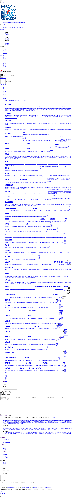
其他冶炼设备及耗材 (35, 368)
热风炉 (48, 360)
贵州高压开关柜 (63, 428)
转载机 (39, 349)
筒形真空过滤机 (8, 328)
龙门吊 (70, 115)
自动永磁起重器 (44, 242)
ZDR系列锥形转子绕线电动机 (30, 164)
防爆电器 (56, 146)
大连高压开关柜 (7, 423)
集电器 (69, 146)
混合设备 (47, 370)
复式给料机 (45, 334)
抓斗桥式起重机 (40, 108)
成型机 (50, 365)
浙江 (66, 221)
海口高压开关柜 (63, 422)
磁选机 (57, 323)
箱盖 (49, 204)
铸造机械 (51, 370)
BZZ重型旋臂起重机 (41, 282)
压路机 (14, 349)
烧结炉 (51, 360)
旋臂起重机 (59, 178)
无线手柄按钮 (21, 231)
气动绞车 (66, 335)
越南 (6, 378)
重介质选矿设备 (50, 318)
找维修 (4, 92)
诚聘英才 (4, 466)
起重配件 (24, 132)
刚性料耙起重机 (52, 109)
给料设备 (69, 191)
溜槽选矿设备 (41, 318)
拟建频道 (4, 64)
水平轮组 (42, 140)
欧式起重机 (24, 100)
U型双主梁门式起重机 (30, 115)
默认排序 (4, 384)
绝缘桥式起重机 (15, 108)
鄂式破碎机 (21, 297)
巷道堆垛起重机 (8, 110)
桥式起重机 (5, 100)
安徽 (57, 228)
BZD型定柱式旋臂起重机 (32, 282)
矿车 (28, 349)
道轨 (20, 175)
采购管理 (7, 39)
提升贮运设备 (62, 192)
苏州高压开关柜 (20, 423)
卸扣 (38, 254)
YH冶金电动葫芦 (38, 182)
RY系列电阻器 (59, 210)
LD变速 (65, 330)
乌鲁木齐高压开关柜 (55, 422)
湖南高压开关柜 (30, 428)
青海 (49, 244)
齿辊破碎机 (50, 297)
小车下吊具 (61, 166)
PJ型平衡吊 (7, 289)
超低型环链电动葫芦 (14, 188)
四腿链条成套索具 (37, 252)
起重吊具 (51, 150)
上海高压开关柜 (39, 420)
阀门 (17, 360)
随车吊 (68, 129)
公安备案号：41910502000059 (46, 489)
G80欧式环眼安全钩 (67, 252)
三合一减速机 (47, 151)
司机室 (28, 175)
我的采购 (4, 449)
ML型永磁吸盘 (23, 242)
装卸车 (33, 349)
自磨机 (25, 302)
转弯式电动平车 (58, 276)
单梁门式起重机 (8, 115)
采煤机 (54, 297)
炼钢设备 (57, 198)
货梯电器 (67, 179)
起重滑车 (57, 166)
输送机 (15, 344)
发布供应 (7, 33)
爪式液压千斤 (18, 247)
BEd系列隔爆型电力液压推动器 (62, 157)
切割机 (9, 370)
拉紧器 (65, 329)
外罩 (27, 204)
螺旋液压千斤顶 (12, 247)
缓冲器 (44, 134)
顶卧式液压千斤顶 (24, 247)
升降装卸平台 (44, 269)
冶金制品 (31, 370)
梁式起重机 (33, 110)
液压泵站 (61, 289)
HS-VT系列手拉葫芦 (26, 193)
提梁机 (57, 129)
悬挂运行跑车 (37, 231)
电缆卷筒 (9, 175)
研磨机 (22, 302)
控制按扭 (51, 221)
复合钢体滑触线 (39, 216)
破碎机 (11, 297)
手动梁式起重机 (21, 110)
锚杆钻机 (18, 355)
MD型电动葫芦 (14, 199)
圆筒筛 (30, 307)
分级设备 (50, 191)
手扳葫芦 (7, 193)
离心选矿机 (31, 318)
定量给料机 (21, 334)
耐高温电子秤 (19, 259)
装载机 (42, 349)
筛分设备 (61, 189)
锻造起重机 (47, 109)
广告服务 (4, 50)
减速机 (35, 134)
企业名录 (4, 60)
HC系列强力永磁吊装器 (59, 242)
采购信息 (4, 91)
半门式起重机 (14, 118)
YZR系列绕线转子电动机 (10, 164)
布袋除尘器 (19, 339)
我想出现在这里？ (4, 415)
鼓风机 (27, 360)
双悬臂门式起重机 (59, 116)
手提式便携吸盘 (51, 242)
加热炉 (39, 360)
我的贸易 (2, 29)
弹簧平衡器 (7, 259)
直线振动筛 (26, 307)
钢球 (10, 360)
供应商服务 (3, 451)
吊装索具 (49, 166)
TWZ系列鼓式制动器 (15, 157)
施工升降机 (15, 129)
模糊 (3, 391)
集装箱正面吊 (35, 123)
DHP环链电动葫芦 (8, 187)
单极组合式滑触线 (21, 216)
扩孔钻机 (26, 355)
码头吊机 (58, 123)
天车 (14, 116)
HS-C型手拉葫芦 (18, 193)
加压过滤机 (13, 328)
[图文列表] (7, 394)
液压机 (6, 370)
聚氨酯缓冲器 (7, 170)
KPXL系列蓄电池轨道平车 (45, 276)
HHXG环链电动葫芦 (32, 187)
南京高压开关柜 (46, 420)
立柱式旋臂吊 (7, 282)
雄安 (6, 379)
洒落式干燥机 (54, 328)
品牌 (10, 391)
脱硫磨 (41, 302)
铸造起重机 (56, 108)
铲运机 (36, 349)
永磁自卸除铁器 (48, 323)
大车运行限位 (26, 231)
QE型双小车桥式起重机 (57, 106)
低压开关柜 (9, 432)
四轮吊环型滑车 (36, 264)
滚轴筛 (10, 307)
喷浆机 (11, 349)
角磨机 (50, 302)
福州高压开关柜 (65, 420)
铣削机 (15, 370)
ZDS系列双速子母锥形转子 (42, 164)
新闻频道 (4, 62)
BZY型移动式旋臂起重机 (10, 283)
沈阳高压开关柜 (33, 420)
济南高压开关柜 (10, 421)
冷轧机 (47, 365)
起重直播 (4, 67)
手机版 (13, 12)
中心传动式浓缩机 (45, 339)
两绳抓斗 (7, 237)
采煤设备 (54, 189)
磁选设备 (58, 191)
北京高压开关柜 (6, 420)
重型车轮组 (46, 140)
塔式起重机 (7, 129)
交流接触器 (10, 231)
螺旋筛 (33, 307)
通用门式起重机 (19, 116)
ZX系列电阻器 (35, 210)
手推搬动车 (53, 269)
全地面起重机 (29, 129)
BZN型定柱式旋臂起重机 (58, 282)
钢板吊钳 (7, 252)
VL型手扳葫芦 (45, 193)
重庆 (39, 258)
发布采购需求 (3, 78)
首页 (3, 86)
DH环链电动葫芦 (64, 187)
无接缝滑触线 (14, 216)
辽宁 (51, 222)
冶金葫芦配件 (19, 205)
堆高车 (17, 349)
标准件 (51, 175)
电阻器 (60, 146)
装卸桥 (62, 115)
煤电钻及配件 (57, 355)
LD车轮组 (50, 140)
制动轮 (65, 331)
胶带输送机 (12, 344)
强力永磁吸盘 (17, 242)
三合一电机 (12, 165)
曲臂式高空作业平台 (27, 269)
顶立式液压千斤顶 (38, 247)
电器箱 (6, 231)
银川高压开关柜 (49, 421)
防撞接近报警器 (13, 226)
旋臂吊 (58, 433)
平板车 (45, 349)
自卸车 (22, 349)
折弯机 (44, 365)
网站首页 (4, 57)
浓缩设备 (54, 192)
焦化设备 (58, 370)
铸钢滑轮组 (15, 151)
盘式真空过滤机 (30, 328)
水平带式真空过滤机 (23, 328)
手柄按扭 (41, 204)
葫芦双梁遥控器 (22, 221)
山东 (66, 219)
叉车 (61, 269)
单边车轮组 (32, 140)
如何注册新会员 (6, 439)
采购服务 (2, 444)
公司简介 (4, 462)
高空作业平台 (20, 269)
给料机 (58, 334)
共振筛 (39, 307)
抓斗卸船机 (67, 123)
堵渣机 (39, 365)
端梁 (26, 175)
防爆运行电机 (23, 210)
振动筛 (36, 307)
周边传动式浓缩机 (34, 339)
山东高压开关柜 (10, 428)
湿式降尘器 (24, 339)
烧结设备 (53, 198)
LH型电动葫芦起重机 (39, 106)
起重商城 (4, 58)
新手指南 (2, 437)
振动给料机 (62, 334)
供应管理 (7, 34)
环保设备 (39, 370)
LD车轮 (24, 140)
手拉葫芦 (62, 140)
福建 (59, 357)
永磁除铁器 (30, 323)
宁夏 (49, 245)
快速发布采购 (5, 446)
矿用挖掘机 (7, 349)
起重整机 (4, 98)
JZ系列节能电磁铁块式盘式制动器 (33, 156)
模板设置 (7, 43)
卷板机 (53, 365)
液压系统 (56, 179)
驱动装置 (61, 324)
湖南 (64, 233)
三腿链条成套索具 (45, 252)
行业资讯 (4, 94)
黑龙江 (58, 227)
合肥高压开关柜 (59, 420)
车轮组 (23, 134)
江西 (57, 231)
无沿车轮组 (37, 140)
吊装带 (29, 254)
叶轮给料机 (26, 334)
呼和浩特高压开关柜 (27, 422)
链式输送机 (44, 344)
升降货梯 (49, 269)
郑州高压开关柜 (16, 421)
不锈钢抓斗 (48, 237)
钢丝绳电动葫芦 (20, 199)
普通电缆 (36, 226)
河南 (47, 215)
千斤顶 (45, 166)
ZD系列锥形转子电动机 (19, 164)
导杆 (58, 204)
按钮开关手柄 (7, 221)
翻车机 (25, 349)
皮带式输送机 (65, 269)
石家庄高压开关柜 (19, 420)
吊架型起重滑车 (12, 264)
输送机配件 (7, 344)
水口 (11, 365)
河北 (66, 220)
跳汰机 (46, 318)
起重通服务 (5, 53)
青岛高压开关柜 (13, 423)
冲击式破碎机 (35, 297)
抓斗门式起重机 (14, 115)
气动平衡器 (61, 336)
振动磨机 (38, 302)
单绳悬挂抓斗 (53, 237)
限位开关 (58, 175)
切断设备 (68, 198)
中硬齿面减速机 (35, 151)
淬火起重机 (58, 109)
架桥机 (11, 129)
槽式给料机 (40, 334)
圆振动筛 (7, 307)
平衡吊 (63, 178)
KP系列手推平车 (31, 277)
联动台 (63, 221)
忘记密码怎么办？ (6, 441)
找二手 (4, 93)
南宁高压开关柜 (23, 421)
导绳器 (55, 204)
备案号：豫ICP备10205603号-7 (34, 489)
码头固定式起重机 (8, 123)
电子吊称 (53, 166)
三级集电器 (42, 221)
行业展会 (4, 65)
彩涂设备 (62, 370)
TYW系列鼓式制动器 (24, 157)
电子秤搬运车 (30, 259)
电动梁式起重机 (28, 110)
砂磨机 (28, 302)
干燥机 (35, 328)
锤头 (6, 360)
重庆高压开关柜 (29, 421)
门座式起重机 (27, 123)
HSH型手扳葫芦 (39, 193)
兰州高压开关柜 (55, 421)
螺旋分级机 (12, 318)
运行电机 (16, 204)
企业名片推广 (5, 457)
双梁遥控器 (28, 221)
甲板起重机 (54, 123)
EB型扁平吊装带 (21, 254)
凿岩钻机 (12, 355)
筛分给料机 (54, 334)
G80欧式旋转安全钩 (53, 252)
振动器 (61, 432)
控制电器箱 (37, 204)
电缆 (56, 147)
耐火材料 (30, 360)
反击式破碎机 (16, 297)
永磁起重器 (7, 242)
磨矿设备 (58, 189)
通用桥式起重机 (14, 110)
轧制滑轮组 (19, 151)
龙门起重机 (66, 115)
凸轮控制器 (59, 221)
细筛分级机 (16, 318)
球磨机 (47, 302)
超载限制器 (65, 204)
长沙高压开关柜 (13, 422)
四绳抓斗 (10, 237)
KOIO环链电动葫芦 (24, 187)
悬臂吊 (25, 283)
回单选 (62, 337)
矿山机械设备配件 (53, 193)
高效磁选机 (35, 323)
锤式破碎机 (26, 297)
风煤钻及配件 (50, 355)
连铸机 (6, 365)
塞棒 (9, 365)
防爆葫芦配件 (13, 205)
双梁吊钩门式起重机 (22, 115)
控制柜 (63, 432)
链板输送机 (53, 344)
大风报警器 (23, 226)
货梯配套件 (36, 175)
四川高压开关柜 (56, 428)
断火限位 (61, 204)
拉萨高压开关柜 (48, 422)
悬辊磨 (19, 302)
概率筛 (17, 307)
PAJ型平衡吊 (12, 289)
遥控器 (66, 146)
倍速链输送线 (20, 344)
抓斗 (38, 166)
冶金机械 (53, 195)
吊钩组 (29, 134)
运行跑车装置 (21, 204)
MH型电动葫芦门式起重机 (40, 115)
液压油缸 (57, 289)
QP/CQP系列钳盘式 (32, 157)
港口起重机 (14, 100)
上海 (39, 256)
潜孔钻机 (45, 355)
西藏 (65, 240)
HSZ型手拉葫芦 (12, 193)
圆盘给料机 (16, 334)
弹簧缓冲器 (13, 170)
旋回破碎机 (30, 297)
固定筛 (41, 307)
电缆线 (45, 175)
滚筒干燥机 (39, 328)
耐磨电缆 (39, 226)
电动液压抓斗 (34, 237)
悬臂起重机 (29, 283)
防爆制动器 (24, 156)
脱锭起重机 (37, 109)
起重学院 (4, 66)
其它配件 (48, 134)
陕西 (65, 241)
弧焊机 (25, 370)
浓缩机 (40, 339)
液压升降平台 (34, 269)
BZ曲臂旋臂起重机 (67, 282)
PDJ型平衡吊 (17, 289)
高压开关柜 (65, 175)
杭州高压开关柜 (52, 420)
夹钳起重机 (42, 109)
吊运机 (38, 129)
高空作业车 (7, 269)
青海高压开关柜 (26, 429)
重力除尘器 (12, 339)
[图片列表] (2, 394)
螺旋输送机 (34, 344)
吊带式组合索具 (30, 252)
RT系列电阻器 (47, 210)
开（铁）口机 (32, 365)
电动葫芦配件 (9, 202)
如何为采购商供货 (6, 442)
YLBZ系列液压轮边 (56, 156)
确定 (60, 337)
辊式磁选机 (54, 323)
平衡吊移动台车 (23, 289)
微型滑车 (7, 264)
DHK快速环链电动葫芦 (48, 187)
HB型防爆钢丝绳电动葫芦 (30, 182)
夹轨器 (51, 134)
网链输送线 (39, 344)
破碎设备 (50, 189)
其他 (25, 365)
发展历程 (4, 464)
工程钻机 (30, 355)
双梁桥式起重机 (68, 108)
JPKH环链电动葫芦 (22, 188)
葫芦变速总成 (7, 204)
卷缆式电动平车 (65, 276)
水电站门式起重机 (49, 115)
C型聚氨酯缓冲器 (34, 170)
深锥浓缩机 (51, 339)
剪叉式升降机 (25, 433)
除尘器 (15, 339)
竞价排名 (4, 456)
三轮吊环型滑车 (30, 264)
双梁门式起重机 (8, 116)
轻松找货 (4, 448)
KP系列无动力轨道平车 (16, 277)
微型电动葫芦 (26, 199)
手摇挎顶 (7, 247)
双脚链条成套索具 (12, 252)
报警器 (54, 147)
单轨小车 (13, 175)
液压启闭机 (45, 129)
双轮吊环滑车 (23, 264)
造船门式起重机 (25, 116)
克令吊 (31, 123)
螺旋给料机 (7, 334)
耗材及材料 (35, 370)
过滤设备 (61, 191)
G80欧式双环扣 (60, 252)
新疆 (49, 246)
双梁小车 (59, 326)
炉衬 (33, 360)
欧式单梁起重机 (13, 136)
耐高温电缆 (24, 205)
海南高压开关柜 (50, 428)
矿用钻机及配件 (9, 352)
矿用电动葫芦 (44, 182)
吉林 (51, 226)
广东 (66, 216)
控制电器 (52, 219)
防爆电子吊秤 (35, 259)
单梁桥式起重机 (8, 109)
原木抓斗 (22, 237)
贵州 (65, 238)
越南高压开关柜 (46, 429)
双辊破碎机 (45, 297)
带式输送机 (49, 344)
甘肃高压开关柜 (20, 429)
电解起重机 (63, 109)
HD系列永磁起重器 (30, 242)
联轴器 (44, 204)
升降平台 (50, 433)
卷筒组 (26, 134)
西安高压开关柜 (42, 421)
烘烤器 (45, 360)
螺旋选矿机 (36, 318)
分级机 (26, 318)
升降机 (11, 269)
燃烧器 (54, 360)
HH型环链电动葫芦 (16, 187)
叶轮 (23, 360)
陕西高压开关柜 (13, 429)
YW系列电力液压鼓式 (64, 156)
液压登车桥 (39, 269)
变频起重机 (23, 109)
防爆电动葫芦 (62, 139)
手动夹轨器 (7, 182)
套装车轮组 (55, 140)
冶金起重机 (28, 109)
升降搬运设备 (50, 178)
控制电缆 (55, 221)
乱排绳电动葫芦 (42, 199)
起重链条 (26, 254)
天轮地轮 (59, 327)
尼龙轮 (58, 140)
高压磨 (53, 302)
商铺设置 (7, 41)
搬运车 (30, 349)
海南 (64, 235)
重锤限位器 (41, 175)
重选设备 (54, 191)
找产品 (4, 87)
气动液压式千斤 (31, 247)
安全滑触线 (27, 216)
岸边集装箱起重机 (20, 123)
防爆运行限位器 (29, 210)
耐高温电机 (29, 205)
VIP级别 (4, 386)
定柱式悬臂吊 (23, 282)
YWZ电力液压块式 (8, 156)
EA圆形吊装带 (8, 254)
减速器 (12, 360)
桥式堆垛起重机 (68, 109)
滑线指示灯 (18, 226)
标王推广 (4, 49)
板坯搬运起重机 (22, 108)
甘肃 (65, 243)
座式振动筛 (14, 307)
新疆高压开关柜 (39, 429)
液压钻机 (37, 355)
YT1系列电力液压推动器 (41, 157)
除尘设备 (50, 192)
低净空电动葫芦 (48, 199)
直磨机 (44, 302)
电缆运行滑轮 (15, 231)
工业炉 (36, 360)
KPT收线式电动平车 (30, 276)
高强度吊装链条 (24, 252)
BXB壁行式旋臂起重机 (19, 283)
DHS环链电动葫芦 (40, 187)
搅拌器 (22, 365)
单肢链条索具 (34, 254)
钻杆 (15, 355)
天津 (39, 257)
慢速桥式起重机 (33, 108)
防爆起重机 (27, 108)
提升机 (65, 166)
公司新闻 (7, 44)
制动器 (38, 134)
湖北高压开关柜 (23, 428)
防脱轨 (65, 333)
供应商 (4, 90)
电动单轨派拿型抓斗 (41, 237)
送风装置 (28, 365)
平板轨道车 (52, 276)
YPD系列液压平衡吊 (31, 289)
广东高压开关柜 (37, 428)
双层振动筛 (45, 307)
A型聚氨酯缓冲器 (27, 170)
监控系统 (32, 175)
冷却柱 (37, 365)
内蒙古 (51, 225)
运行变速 (30, 204)
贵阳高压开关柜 (62, 421)
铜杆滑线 (44, 216)
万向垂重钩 (18, 252)
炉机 (25, 360)
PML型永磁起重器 (37, 242)
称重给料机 (35, 334)
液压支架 (60, 297)
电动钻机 (62, 355)
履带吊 (62, 129)
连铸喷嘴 (14, 365)
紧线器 (6, 175)
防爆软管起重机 (48, 123)
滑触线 (63, 146)
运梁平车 (60, 179)
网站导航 (2, 55)
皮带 (21, 360)
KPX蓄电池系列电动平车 (21, 276)
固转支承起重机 (42, 123)
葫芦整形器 (36, 205)
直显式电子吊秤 (13, 259)
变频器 (46, 231)
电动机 (41, 134)
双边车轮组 (28, 140)
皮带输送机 (30, 344)
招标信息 (4, 88)
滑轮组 (32, 134)
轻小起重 (39, 168)
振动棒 (58, 432)
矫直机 (56, 365)
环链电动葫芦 (68, 139)
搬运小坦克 (58, 269)
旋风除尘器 (7, 339)
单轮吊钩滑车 (18, 264)
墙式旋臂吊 (13, 282)
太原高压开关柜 (26, 420)
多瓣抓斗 (30, 237)
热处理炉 (42, 360)
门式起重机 (9, 100)
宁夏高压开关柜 (33, 429)
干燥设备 (65, 191)
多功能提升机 (62, 264)
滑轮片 (6, 151)
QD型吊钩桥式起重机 (48, 106)
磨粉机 (6, 302)
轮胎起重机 (24, 129)
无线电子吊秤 (24, 259)
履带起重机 (34, 129)
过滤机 (17, 328)
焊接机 (19, 370)
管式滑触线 (9, 216)
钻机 (42, 355)
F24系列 (38, 221)
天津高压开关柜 (12, 420)
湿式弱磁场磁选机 (41, 323)
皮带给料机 (31, 334)
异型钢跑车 (47, 226)
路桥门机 (54, 129)
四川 (65, 237)
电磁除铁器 (7, 323)
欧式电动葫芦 (36, 199)
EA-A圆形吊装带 (14, 254)
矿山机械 (49, 181)
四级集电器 (47, 221)
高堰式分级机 (22, 318)
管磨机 (17, 302)
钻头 (40, 355)
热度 (3, 385)
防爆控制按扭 (17, 210)
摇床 (28, 318)
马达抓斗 (18, 237)
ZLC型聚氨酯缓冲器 (19, 170)
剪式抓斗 (26, 237)
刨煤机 (57, 297)
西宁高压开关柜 (35, 422)
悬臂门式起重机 (52, 116)
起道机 (60, 323)
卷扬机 (41, 129)
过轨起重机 (52, 108)
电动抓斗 (14, 237)
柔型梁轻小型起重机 (49, 286)
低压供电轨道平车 (24, 277)
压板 (18, 175)
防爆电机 (8, 165)
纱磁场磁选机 (19, 323)
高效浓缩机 (29, 339)
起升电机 (12, 204)
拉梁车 (63, 179)
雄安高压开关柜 (53, 429)
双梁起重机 (13, 109)
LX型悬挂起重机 (15, 106)
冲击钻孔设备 (7, 355)
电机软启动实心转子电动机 (53, 164)
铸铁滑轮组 (24, 151)
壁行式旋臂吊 (18, 282)
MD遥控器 (17, 221)
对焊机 (22, 370)
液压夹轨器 (16, 182)
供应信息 (66, 262)
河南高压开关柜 (17, 428)
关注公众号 (12, 26)
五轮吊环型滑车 (43, 264)
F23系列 (35, 221)
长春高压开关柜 (20, 422)
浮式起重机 (62, 123)
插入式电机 (67, 432)
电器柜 (48, 175)
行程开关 (54, 175)
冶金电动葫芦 (21, 182)
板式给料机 (12, 334)
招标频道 (4, 63)
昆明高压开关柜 (36, 421)
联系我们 (4, 463)
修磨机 (59, 365)
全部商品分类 (3, 84)
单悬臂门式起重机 (66, 116)
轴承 (15, 360)
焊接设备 (21, 368)
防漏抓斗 (58, 237)
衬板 (8, 360)
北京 (39, 255)
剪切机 (12, 370)
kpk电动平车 (36, 276)
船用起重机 (14, 123)
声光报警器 (7, 226)
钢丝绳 (69, 204)
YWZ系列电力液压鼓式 (17, 156)
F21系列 (32, 221)
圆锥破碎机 (41, 297)
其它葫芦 (66, 140)
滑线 (6, 216)
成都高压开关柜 (41, 422)
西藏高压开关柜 (7, 429)
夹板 (16, 175)
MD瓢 (32, 205)
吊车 (60, 129)
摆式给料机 (49, 334)
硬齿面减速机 (41, 151)
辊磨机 (14, 302)
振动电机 (23, 175)
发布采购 (7, 38)
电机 (19, 360)
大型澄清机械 (56, 339)
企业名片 (4, 51)
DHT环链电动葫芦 (57, 187)
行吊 (12, 116)
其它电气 (59, 147)
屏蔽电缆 (43, 226)
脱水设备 (65, 189)
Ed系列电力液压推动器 (51, 157)
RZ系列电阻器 (53, 210)
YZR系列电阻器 (65, 210)
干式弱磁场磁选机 (13, 323)
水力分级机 (7, 318)
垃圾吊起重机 (62, 108)
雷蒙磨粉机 (10, 302)
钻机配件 (22, 355)
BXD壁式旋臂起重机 (49, 282)
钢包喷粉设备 (18, 365)
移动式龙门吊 (67, 178)
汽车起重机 (50, 129)
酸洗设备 (54, 370)
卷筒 (25, 204)
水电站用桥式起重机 (66, 106)
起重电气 (56, 144)
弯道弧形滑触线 (32, 216)
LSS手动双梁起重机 (31, 106)
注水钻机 (33, 355)
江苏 (66, 218)
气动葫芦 (64, 141)
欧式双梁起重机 (19, 136)
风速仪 (61, 175)
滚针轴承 (52, 204)
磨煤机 (55, 302)
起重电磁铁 (42, 166)
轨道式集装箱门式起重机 (33, 116)
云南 (65, 239)
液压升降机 (15, 269)
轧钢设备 (65, 198)
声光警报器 (59, 325)
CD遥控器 (13, 221)
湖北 (64, 232)
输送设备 (58, 192)
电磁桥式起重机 (46, 108)
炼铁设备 (61, 198)
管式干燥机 (43, 328)
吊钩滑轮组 (10, 151)
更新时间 (4, 387)
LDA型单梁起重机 (8, 106)
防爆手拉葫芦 (33, 193)
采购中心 (4, 59)
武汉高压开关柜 (7, 422)
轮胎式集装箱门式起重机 (44, 116)
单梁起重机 (18, 109)
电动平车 (55, 178)
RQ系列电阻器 (41, 210)
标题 (6, 391)
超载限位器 (12, 210)
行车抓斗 (61, 237)
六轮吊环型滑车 (49, 264)
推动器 (16, 158)
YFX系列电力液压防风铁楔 (46, 156)
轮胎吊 (69, 433)
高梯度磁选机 (25, 323)
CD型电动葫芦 (8, 199)
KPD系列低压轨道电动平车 (10, 276)
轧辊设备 (43, 370)
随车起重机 (19, 129)
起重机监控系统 (64, 147)
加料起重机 (32, 109)
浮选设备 (69, 189)
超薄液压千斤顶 (45, 247)
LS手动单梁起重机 (23, 106)
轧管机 (62, 365)
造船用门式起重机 (57, 115)
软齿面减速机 (29, 151)
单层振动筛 (21, 307)
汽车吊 (65, 129)
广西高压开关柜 (43, 428)
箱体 (47, 204)
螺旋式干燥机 (49, 328)
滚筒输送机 (25, 344)
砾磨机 (31, 302)
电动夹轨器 (12, 182)
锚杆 (54, 355)
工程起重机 (19, 100)
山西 (51, 224)
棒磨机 (34, 302)
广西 (64, 234)
